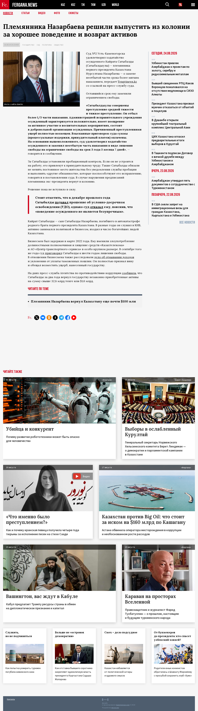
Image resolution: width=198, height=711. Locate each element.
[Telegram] (61, 317)
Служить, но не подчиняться (18, 634)
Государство (28, 45)
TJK (83, 5)
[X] (36, 317)
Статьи (26, 13)
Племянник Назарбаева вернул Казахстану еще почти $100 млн (83, 301)
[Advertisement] (99, 346)
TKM (93, 5)
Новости (8, 13)
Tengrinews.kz (127, 81)
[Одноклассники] (49, 317)
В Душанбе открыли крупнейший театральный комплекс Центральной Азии (171, 123)
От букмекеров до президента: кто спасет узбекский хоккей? (172, 636)
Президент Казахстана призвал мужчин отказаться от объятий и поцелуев (173, 107)
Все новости (187, 222)
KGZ (73, 5)
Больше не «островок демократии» (69, 634)
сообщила (129, 273)
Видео (41, 13)
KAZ (63, 5)
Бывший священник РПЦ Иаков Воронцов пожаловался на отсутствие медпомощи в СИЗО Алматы (173, 88)
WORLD (115, 5)
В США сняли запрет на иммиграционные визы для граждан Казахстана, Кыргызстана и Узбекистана (170, 209)
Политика (47, 45)
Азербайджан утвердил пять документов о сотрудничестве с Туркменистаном (173, 184)
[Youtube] (73, 317)
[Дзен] (55, 317)
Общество (58, 45)
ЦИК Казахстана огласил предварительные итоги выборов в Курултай (168, 140)
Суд (38, 45)
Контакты (11, 699)
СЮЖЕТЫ (73, 13)
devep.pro (115, 708)
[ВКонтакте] (42, 317)
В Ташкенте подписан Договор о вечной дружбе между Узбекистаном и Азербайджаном (172, 158)
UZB (104, 5)
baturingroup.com (122, 705)
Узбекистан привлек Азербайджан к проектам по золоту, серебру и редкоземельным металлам (170, 68)
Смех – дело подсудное (120, 632)
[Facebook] (67, 317)
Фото (57, 13)
